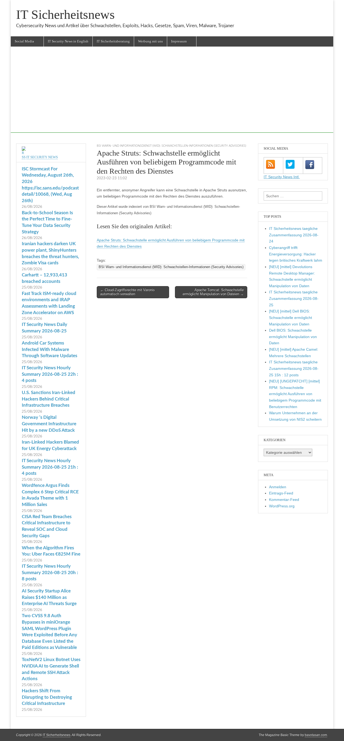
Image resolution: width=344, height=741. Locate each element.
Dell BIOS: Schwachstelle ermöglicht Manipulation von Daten (293, 336)
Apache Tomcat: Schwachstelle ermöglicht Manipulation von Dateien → (213, 292)
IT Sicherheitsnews (65, 14)
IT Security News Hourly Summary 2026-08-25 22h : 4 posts (50, 374)
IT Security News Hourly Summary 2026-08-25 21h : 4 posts (50, 467)
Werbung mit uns (150, 41)
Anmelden (277, 487)
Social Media (24, 41)
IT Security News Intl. (282, 177)
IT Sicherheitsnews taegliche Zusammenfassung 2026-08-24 (293, 234)
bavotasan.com (316, 735)
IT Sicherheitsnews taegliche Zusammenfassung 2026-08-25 (293, 298)
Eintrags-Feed (281, 493)
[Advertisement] (172, 95)
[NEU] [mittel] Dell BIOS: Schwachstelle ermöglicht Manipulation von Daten (290, 317)
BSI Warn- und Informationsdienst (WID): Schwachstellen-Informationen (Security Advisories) (171, 145)
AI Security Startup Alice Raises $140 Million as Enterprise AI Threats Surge (49, 597)
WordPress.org (282, 506)
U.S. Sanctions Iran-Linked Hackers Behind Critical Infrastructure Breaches (48, 399)
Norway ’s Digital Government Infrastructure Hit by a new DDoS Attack (49, 423)
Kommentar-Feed (284, 499)
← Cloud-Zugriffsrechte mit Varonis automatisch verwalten (127, 292)
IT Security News (42, 157)
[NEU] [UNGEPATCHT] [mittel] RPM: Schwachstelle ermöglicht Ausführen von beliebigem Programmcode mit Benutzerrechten (295, 394)
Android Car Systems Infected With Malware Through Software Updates (49, 349)
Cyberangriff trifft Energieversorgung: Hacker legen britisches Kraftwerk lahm (295, 253)
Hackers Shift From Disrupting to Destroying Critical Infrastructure (47, 697)
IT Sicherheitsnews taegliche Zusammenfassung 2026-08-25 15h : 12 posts (293, 368)
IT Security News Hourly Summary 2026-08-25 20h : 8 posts (50, 572)
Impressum (179, 41)
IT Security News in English (68, 41)
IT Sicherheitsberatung (113, 41)
